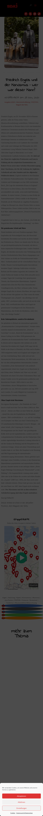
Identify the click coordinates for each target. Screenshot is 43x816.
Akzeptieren (21, 796)
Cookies (12, 813)
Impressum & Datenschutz (24, 813)
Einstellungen (21, 808)
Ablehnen (21, 802)
